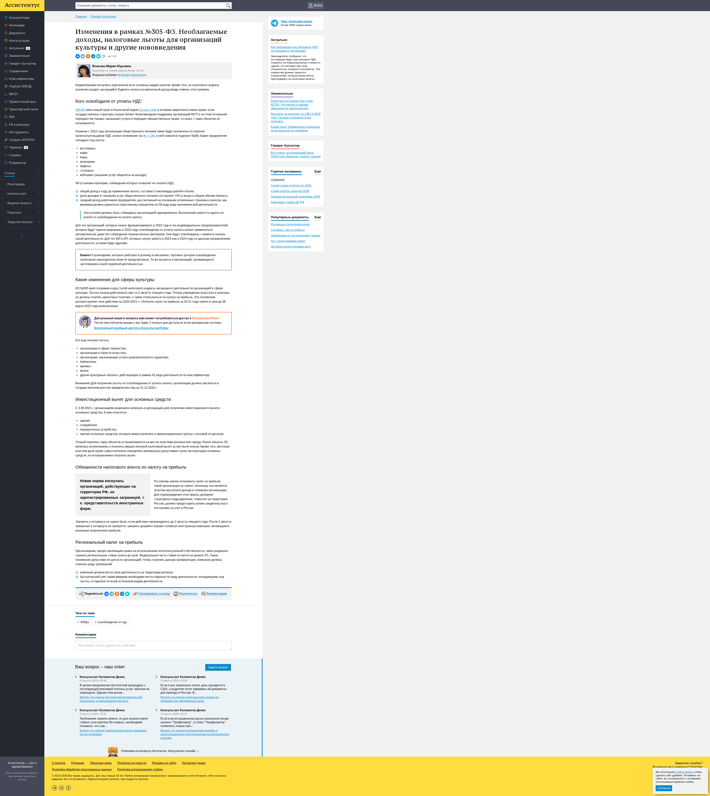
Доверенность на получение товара (295, 235)
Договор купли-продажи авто (291, 246)
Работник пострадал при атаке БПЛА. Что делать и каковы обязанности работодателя (292, 104)
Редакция (77, 763)
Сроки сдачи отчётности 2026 (291, 185)
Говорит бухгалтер (132, 74)
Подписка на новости (131, 763)
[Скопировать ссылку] (103, 56)
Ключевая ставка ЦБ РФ (287, 202)
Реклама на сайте (164, 763)
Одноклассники (68, 787)
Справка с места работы (288, 230)
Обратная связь (101, 763)
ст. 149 (150, 135)
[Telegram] (83, 56)
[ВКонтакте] (77, 56)
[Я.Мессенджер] (98, 56)
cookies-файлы (684, 771)
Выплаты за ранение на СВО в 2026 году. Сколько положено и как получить (296, 117)
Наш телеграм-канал (296, 21)
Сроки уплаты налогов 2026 (290, 191)
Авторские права (193, 763)
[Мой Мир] (93, 56)
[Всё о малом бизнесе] (22, 5)
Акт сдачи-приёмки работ (288, 241)
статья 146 (148, 109)
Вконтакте (61, 787)
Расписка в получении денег (290, 224)
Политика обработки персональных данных (82, 769)
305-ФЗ (80, 109)
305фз (84, 622)
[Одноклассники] (88, 56)
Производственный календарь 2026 (295, 196)
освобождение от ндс (112, 622)
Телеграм (54, 787)
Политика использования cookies (140, 769)
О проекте (59, 763)
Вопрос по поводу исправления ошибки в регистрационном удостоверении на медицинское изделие (194, 734)
